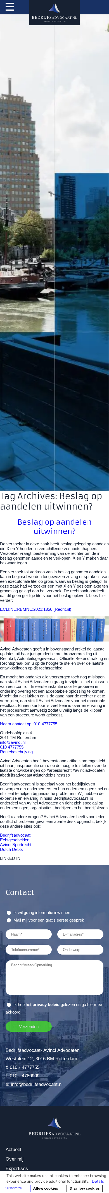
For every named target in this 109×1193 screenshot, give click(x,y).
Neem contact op (15, 723)
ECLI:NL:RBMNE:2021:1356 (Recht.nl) (35, 609)
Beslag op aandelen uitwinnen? (54, 526)
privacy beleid (46, 1004)
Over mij (14, 1159)
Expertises (17, 1168)
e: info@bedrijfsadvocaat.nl (34, 1084)
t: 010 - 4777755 (22, 1067)
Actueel (13, 1149)
